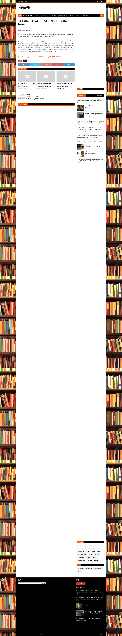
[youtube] (101, 1)
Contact (26, 1)
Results (90, 554)
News (98, 551)
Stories (77, 15)
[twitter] (99, 1)
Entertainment (82, 548)
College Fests (52, 15)
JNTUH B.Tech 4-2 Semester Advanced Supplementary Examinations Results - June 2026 (45, 85)
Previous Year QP (62, 15)
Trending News (82, 560)
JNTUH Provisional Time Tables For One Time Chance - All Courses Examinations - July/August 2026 (64, 86)
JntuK (88, 551)
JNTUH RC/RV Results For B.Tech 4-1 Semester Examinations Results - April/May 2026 (26, 85)
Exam (89, 548)
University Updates (27, 15)
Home (19, 1)
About (22, 1)
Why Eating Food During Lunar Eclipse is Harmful (89, 141)
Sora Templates (27, 634)
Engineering (92, 546)
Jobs (37, 15)
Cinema (71, 15)
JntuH (25, 60)
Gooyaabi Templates (44, 634)
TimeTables (95, 557)
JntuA (93, 548)
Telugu (88, 557)
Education (43, 15)
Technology (81, 557)
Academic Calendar (82, 546)
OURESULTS (83, 554)
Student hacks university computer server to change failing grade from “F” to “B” (94, 114)
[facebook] (97, 1)
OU (78, 554)
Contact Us (85, 15)
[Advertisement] (73, 8)
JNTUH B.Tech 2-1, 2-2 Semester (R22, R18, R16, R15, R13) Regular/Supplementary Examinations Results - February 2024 (89, 129)
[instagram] (103, 1)
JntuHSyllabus (81, 551)
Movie (93, 551)
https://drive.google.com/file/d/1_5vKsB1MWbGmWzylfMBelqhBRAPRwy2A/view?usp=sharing (45, 57)
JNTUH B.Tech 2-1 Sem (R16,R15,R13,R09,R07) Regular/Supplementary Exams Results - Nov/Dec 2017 (89, 100)
